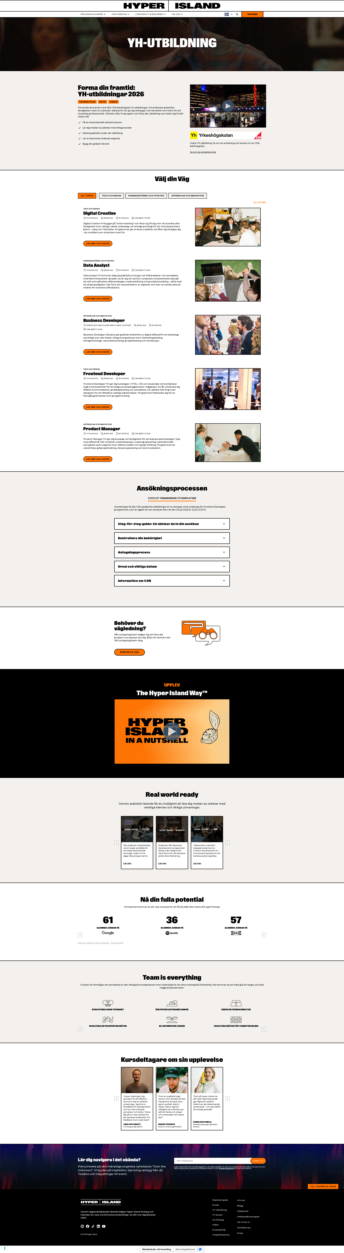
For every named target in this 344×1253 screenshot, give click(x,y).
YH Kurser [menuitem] (217, 1215)
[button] (229, 14)
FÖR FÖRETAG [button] (121, 14)
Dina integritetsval (185, 1249)
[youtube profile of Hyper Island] (103, 1226)
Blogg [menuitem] (240, 1206)
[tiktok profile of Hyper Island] (93, 1226)
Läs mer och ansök (98, 243)
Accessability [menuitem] (219, 1230)
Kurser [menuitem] (215, 1205)
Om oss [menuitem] (241, 1200)
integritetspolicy (226, 1168)
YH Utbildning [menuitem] (219, 1210)
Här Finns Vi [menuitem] (243, 1222)
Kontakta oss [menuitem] (244, 1227)
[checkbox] (87, 196)
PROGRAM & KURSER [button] (93, 14)
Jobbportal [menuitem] (242, 1211)
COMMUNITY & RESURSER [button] (150, 14)
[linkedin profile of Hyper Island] (98, 1226)
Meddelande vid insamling (156, 1249)
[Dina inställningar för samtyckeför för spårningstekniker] (4, 1248)
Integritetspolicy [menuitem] (221, 1235)
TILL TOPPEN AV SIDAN (323, 1186)
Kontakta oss (129, 652)
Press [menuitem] (240, 1233)
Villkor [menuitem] (215, 1225)
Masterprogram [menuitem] (220, 1200)
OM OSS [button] (177, 14)
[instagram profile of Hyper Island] (82, 1226)
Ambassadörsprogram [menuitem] (248, 1216)
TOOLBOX (252, 14)
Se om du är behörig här (203, 152)
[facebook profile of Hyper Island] (87, 1226)
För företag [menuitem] (218, 1220)
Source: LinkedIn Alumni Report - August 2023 (100, 943)
